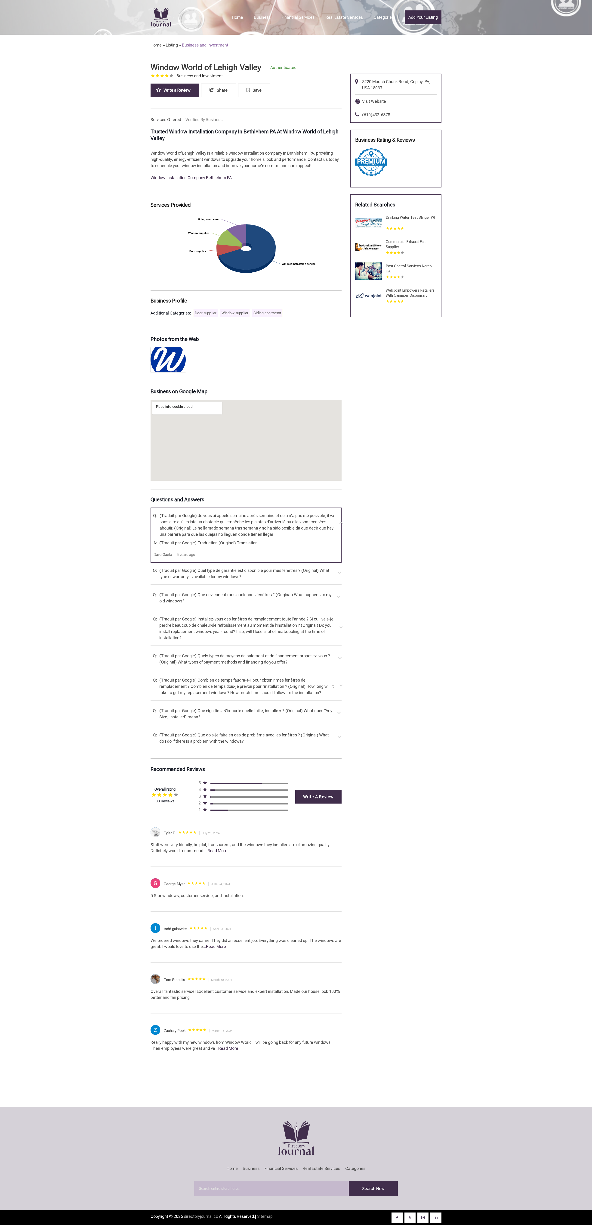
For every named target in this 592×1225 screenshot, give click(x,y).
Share (222, 90)
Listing (172, 45)
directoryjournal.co (201, 1216)
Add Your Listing (423, 17)
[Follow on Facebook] (397, 1218)
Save (257, 90)
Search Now (373, 1188)
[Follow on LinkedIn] (435, 1218)
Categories (384, 17)
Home (237, 17)
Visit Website (374, 101)
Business (262, 17)
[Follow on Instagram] (423, 1218)
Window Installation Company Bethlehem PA (191, 177)
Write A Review (318, 796)
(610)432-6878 (376, 114)
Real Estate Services (344, 17)
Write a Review (177, 90)
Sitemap (265, 1216)
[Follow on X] (410, 1218)
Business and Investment (205, 45)
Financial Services (297, 17)
